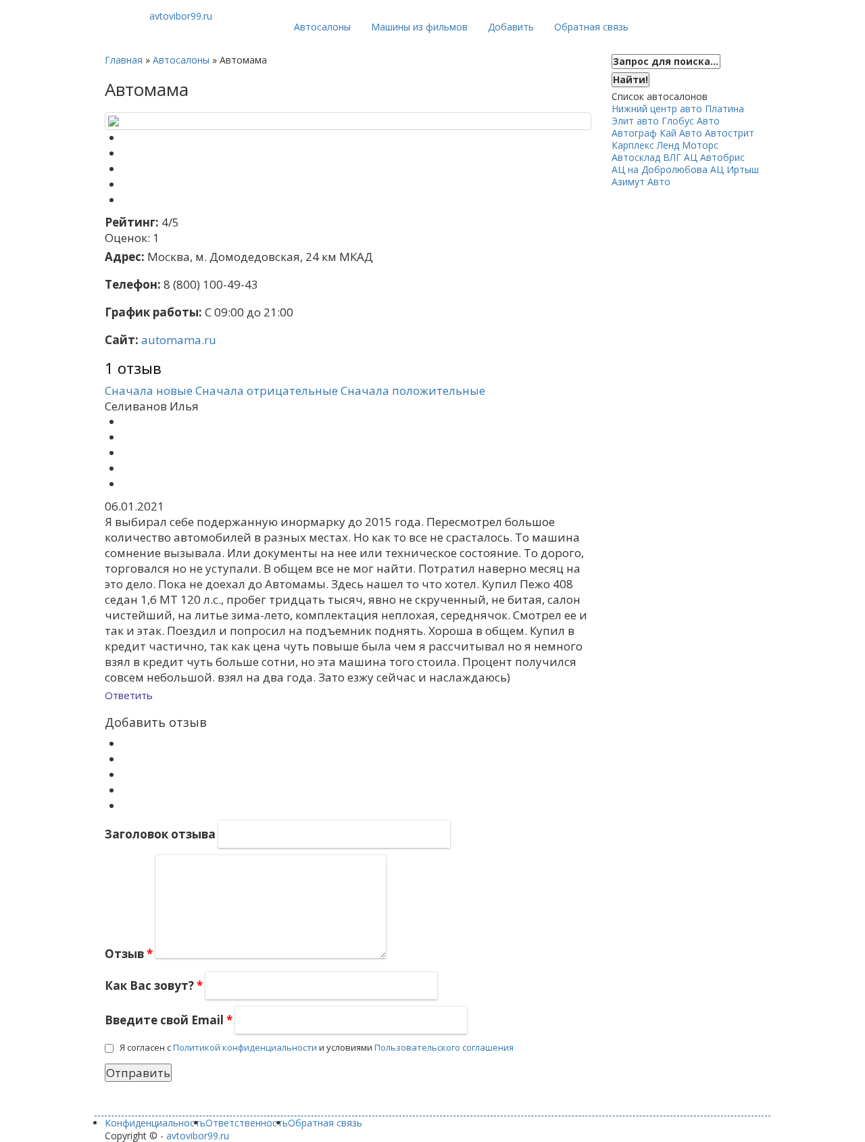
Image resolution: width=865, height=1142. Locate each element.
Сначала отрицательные (266, 390)
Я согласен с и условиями (317, 1047)
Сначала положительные (413, 390)
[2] (126, 759)
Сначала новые (149, 390)
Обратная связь (591, 26)
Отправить (138, 1072)
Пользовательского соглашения (444, 1047)
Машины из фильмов (419, 26)
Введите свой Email (168, 1020)
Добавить (511, 26)
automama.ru (178, 340)
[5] (126, 805)
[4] (126, 790)
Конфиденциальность (155, 1122)
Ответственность (246, 1122)
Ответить (129, 695)
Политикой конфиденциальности (245, 1047)
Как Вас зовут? (154, 985)
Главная (124, 59)
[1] (126, 743)
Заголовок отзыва (160, 834)
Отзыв (129, 953)
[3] (126, 774)
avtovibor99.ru (197, 1135)
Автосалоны (322, 26)
